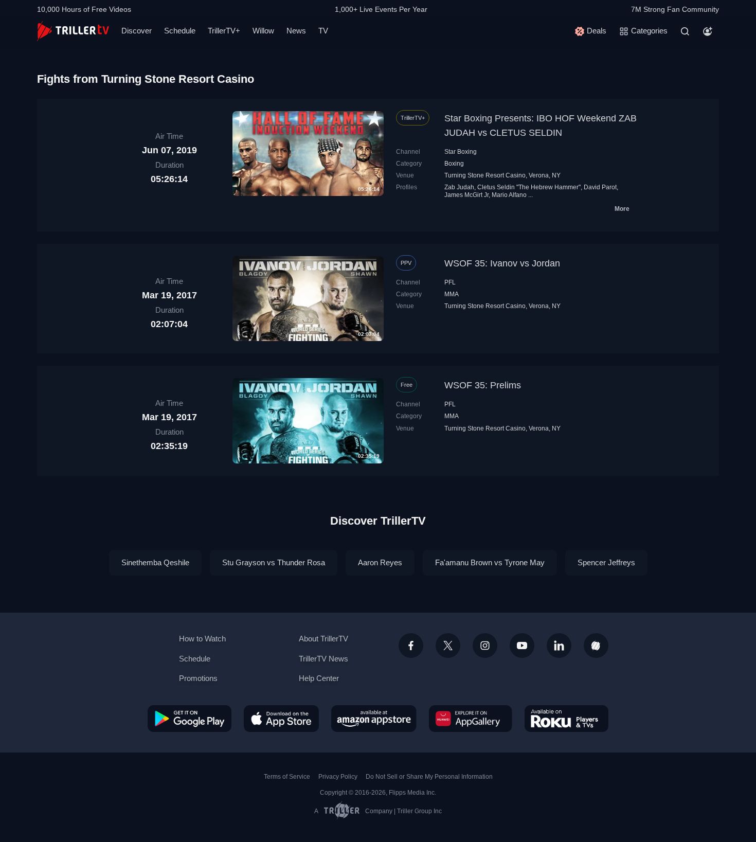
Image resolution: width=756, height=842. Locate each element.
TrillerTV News (323, 658)
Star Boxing (460, 151)
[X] (448, 645)
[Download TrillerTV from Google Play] (189, 718)
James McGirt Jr (466, 195)
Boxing (454, 163)
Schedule (179, 30)
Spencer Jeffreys (606, 562)
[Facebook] (411, 645)
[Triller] (596, 645)
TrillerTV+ (224, 30)
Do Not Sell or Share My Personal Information (429, 776)
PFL (450, 282)
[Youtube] (522, 645)
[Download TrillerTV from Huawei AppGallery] (470, 718)
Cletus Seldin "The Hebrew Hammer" (529, 187)
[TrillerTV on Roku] (566, 718)
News (296, 30)
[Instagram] (485, 645)
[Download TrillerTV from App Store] (281, 718)
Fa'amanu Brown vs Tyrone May (490, 562)
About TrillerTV (323, 638)
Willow (263, 30)
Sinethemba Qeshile (155, 562)
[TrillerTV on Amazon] (374, 718)
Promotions (198, 678)
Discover (136, 30)
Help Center (319, 678)
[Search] (685, 31)
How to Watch (202, 638)
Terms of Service (287, 776)
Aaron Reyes (380, 562)
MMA (451, 294)
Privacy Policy (337, 776)
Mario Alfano (509, 195)
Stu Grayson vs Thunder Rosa (273, 562)
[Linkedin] (559, 645)
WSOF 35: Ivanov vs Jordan (502, 263)
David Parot (600, 187)
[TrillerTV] (73, 31)
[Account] (707, 31)
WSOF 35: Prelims (482, 385)
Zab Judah (459, 187)
